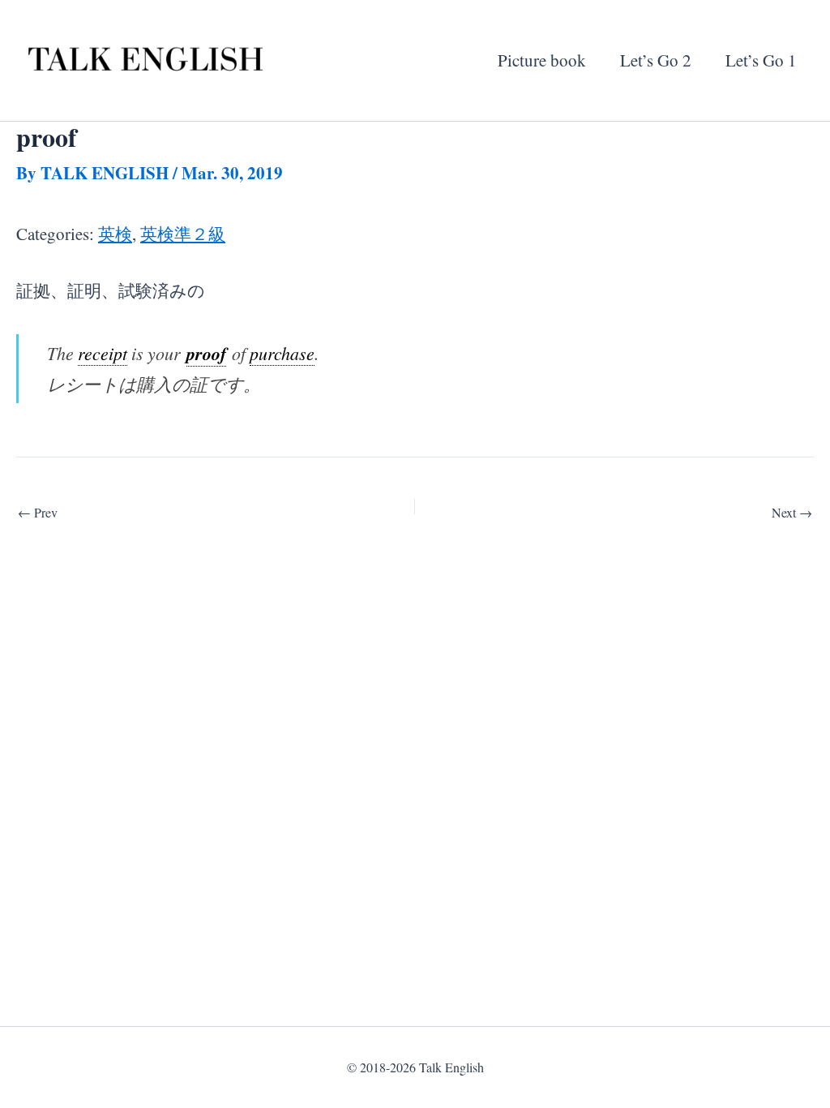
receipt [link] (102, 353)
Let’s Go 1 (761, 60)
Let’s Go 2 (655, 60)
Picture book (542, 60)
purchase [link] (282, 353)
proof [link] (206, 353)
